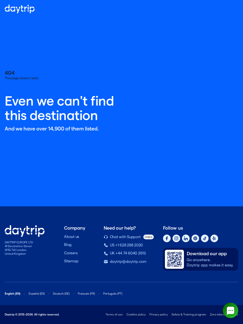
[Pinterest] (195, 238)
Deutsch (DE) (61, 293)
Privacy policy (159, 314)
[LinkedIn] (186, 238)
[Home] (20, 9)
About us (71, 237)
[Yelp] (214, 238)
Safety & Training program (189, 314)
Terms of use (114, 314)
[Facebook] (167, 238)
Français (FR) (86, 293)
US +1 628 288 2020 (126, 245)
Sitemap (71, 261)
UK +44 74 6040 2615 (128, 253)
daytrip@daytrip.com (128, 261)
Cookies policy (136, 314)
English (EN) (12, 293)
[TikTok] (205, 238)
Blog (68, 245)
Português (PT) (112, 293)
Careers (70, 253)
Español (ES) (37, 293)
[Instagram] (176, 238)
